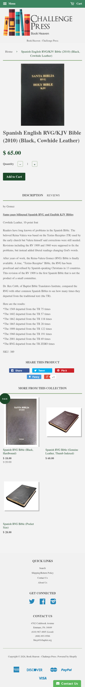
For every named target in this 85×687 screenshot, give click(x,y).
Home (9, 51)
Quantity (8, 164)
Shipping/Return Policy (43, 572)
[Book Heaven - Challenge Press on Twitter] (32, 602)
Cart (79, 3)
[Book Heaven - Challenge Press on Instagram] (53, 602)
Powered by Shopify (67, 656)
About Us (42, 582)
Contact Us (42, 577)
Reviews (53, 195)
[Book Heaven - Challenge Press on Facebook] (42, 602)
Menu (11, 3)
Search (42, 568)
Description (32, 195)
